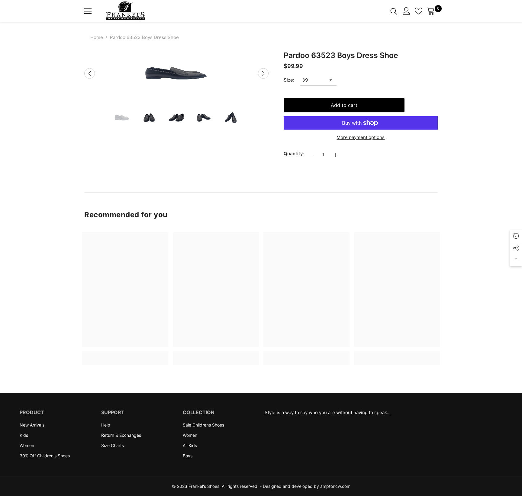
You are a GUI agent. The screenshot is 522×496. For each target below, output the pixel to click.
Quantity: (294, 153)
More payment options (361, 137)
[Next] (263, 73)
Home (96, 37)
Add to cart (344, 105)
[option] (176, 73)
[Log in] (406, 11)
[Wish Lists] (418, 11)
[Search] (394, 11)
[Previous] (89, 73)
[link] (125, 354)
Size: (289, 80)
